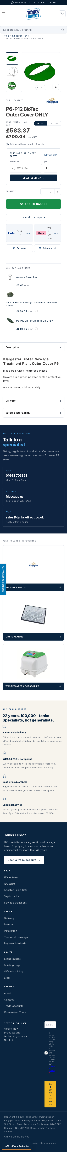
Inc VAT (53, 123)
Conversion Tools (15, 1012)
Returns (8, 924)
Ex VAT (40, 123)
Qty (45, 162)
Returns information (17, 412)
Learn (28, 233)
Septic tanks (11, 896)
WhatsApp (21, 2)
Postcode (14, 162)
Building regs (12, 965)
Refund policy (48, 1143)
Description (12, 347)
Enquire (21, 248)
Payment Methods (15, 943)
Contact (9, 999)
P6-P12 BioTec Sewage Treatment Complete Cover (31, 304)
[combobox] (33, 29)
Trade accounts (13, 1005)
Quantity (11, 191)
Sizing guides (12, 958)
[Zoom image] (56, 87)
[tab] (12, 58)
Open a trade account (24, 859)
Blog (7, 977)
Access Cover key (26, 277)
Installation (10, 930)
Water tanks (11, 877)
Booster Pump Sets (15, 890)
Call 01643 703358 (44, 2)
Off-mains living (13, 971)
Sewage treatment (15, 902)
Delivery (10, 400)
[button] (4, 14)
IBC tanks (9, 883)
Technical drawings (16, 937)
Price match (50, 248)
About (7, 993)
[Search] (63, 30)
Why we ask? (50, 155)
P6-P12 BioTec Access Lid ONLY (34, 320)
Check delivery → (33, 178)
